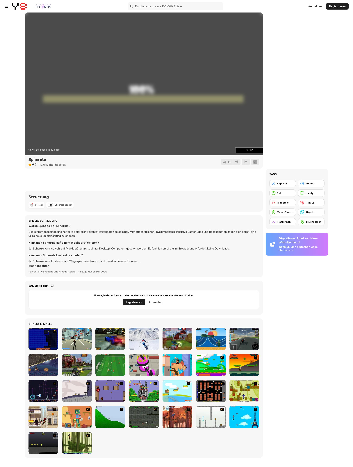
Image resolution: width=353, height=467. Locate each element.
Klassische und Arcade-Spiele (58, 271)
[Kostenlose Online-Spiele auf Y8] (19, 6)
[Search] (132, 6)
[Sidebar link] (6, 6)
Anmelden (315, 6)
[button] (38, 266)
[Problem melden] (246, 162)
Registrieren (337, 6)
